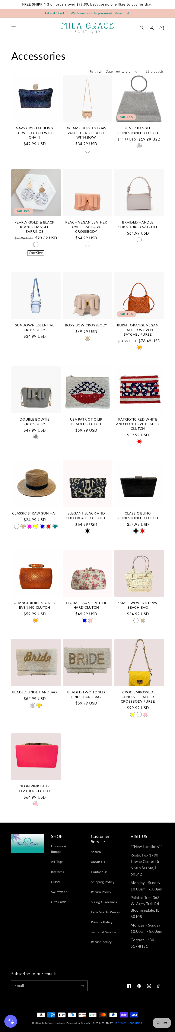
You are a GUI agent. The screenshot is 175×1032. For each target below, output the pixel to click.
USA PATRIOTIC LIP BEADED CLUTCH (86, 421)
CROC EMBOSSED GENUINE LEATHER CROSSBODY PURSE (138, 696)
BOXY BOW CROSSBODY (86, 325)
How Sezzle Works (105, 912)
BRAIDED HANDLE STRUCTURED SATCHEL (138, 224)
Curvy (55, 882)
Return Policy (101, 892)
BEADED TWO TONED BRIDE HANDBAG (86, 694)
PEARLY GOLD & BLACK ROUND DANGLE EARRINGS (35, 226)
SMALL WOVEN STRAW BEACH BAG (138, 605)
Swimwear (59, 892)
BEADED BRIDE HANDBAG (34, 692)
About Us (98, 862)
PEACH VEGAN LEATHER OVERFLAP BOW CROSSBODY (86, 226)
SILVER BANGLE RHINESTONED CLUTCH (137, 130)
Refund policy (101, 942)
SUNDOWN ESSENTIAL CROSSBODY (34, 327)
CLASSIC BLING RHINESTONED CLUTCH (137, 515)
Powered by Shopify (78, 1023)
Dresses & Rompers (59, 849)
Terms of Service (103, 932)
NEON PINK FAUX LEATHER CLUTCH (34, 788)
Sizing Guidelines (104, 902)
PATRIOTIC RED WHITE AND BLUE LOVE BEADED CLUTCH (137, 423)
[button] (13, 28)
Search (96, 852)
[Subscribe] (83, 986)
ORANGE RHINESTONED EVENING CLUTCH (34, 605)
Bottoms (57, 872)
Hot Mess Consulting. (128, 1023)
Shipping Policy (102, 882)
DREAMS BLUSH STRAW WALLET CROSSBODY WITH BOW (86, 132)
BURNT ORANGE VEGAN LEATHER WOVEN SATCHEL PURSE (138, 329)
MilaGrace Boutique (54, 1023)
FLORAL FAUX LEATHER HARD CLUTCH (86, 605)
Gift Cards (58, 902)
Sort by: (95, 71)
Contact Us (99, 872)
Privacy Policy (102, 922)
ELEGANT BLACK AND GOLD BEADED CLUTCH (86, 515)
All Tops (57, 862)
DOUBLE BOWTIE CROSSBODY (34, 421)
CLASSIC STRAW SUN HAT (34, 513)
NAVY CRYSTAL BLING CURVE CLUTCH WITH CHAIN (35, 132)
